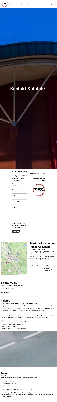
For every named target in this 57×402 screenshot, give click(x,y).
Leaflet (20, 274)
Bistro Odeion (39, 4)
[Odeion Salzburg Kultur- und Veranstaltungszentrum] (6, 4)
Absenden (16, 231)
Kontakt (53, 4)
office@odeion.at (40, 179)
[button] (17, 254)
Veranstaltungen (20, 4)
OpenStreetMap (24, 274)
